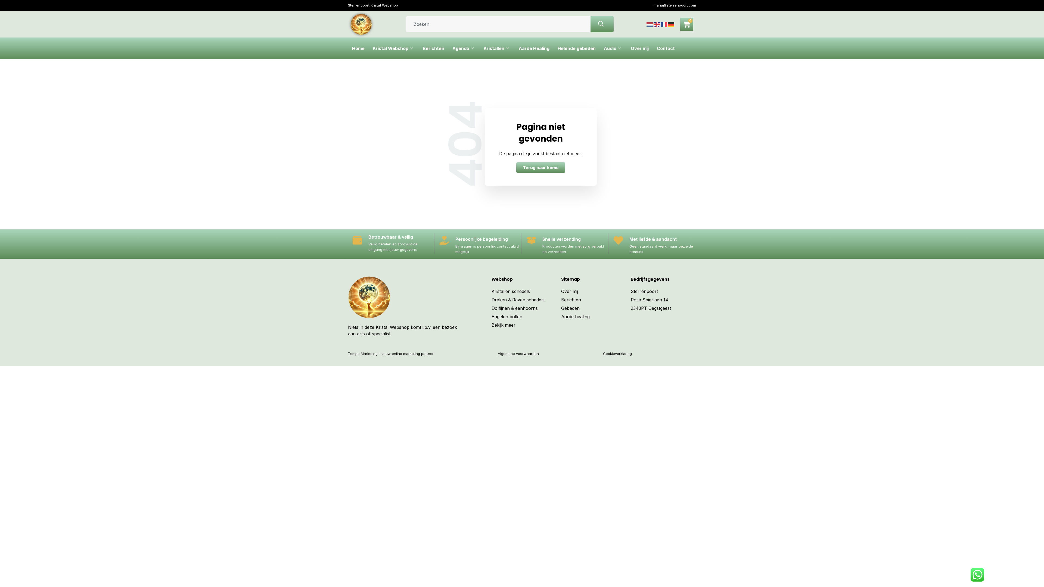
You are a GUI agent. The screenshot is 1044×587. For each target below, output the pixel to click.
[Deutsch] (671, 24)
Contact (666, 48)
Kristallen (494, 48)
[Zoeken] (602, 24)
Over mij (640, 48)
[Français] (664, 24)
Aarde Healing (534, 48)
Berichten (433, 48)
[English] (657, 24)
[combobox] (498, 24)
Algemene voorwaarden (518, 353)
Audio (610, 48)
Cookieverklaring (617, 353)
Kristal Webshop (390, 48)
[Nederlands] (650, 24)
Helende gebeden (577, 48)
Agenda (460, 48)
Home (358, 48)
